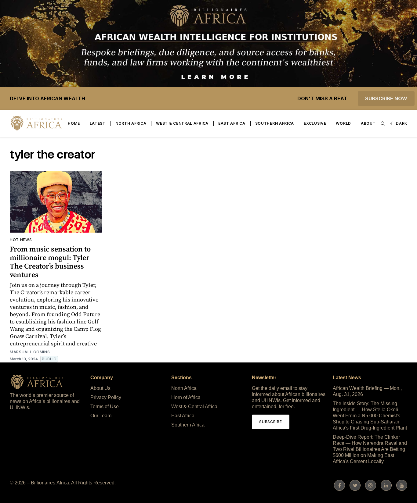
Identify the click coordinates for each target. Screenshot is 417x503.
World (343, 123)
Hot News (21, 239)
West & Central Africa (182, 123)
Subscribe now (386, 98)
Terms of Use (104, 406)
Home (74, 123)
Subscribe (270, 421)
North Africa (130, 123)
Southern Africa (274, 123)
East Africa (231, 123)
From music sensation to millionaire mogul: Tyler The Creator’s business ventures (50, 262)
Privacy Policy (105, 397)
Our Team (100, 415)
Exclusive (315, 123)
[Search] (382, 123)
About (368, 123)
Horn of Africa (186, 397)
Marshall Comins (30, 352)
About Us (100, 388)
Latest (98, 123)
